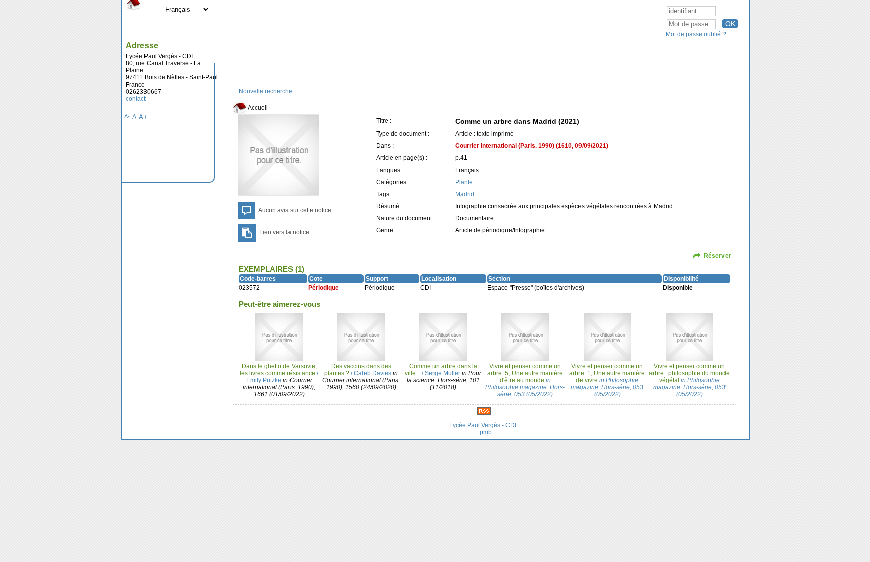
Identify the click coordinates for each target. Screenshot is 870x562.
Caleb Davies (372, 373)
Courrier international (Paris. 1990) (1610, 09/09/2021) (531, 145)
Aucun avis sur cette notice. (295, 210)
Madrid (464, 194)
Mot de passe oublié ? (696, 34)
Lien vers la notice (284, 232)
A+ (143, 117)
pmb (486, 432)
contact (136, 98)
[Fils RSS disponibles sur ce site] (484, 410)
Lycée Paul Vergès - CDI (482, 425)
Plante (464, 182)
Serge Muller (442, 373)
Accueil (257, 107)
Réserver (717, 255)
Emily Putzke (263, 380)
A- (127, 116)
